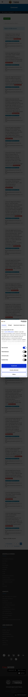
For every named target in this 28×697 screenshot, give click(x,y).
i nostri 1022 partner (9, 331)
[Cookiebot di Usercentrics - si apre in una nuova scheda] (21, 321)
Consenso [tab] (3, 325)
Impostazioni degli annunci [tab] (20, 325)
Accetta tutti (14, 365)
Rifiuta (14, 374)
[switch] (25, 352)
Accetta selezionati (14, 370)
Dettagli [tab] (10, 325)
